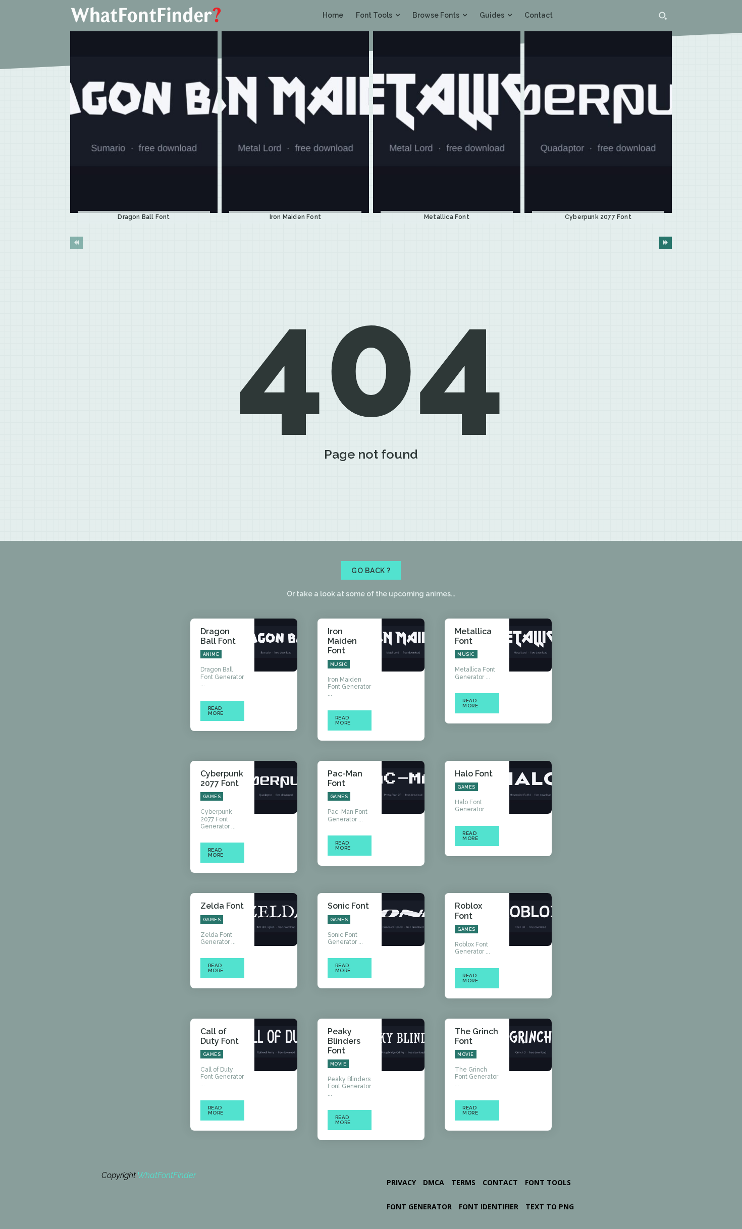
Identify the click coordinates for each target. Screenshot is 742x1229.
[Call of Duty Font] (275, 1045)
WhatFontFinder (166, 1175)
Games (212, 796)
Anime (211, 654)
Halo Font (474, 773)
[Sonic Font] (403, 919)
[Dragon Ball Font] (144, 122)
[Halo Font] (530, 787)
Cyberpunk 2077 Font (598, 216)
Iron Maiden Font (295, 216)
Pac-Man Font (345, 778)
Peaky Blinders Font (344, 1041)
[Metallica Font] (446, 122)
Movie (338, 1064)
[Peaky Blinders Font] (403, 1045)
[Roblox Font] (530, 919)
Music (339, 664)
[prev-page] (76, 243)
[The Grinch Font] (530, 1045)
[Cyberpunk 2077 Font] (598, 122)
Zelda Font (222, 906)
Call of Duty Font (219, 1036)
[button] (663, 16)
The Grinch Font (476, 1036)
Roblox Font (468, 910)
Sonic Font (348, 906)
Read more (216, 710)
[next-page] (665, 243)
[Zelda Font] (275, 919)
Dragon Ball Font (144, 216)
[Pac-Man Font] (403, 787)
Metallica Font (446, 216)
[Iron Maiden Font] (295, 122)
